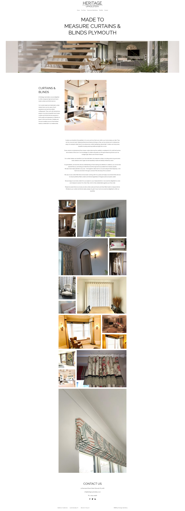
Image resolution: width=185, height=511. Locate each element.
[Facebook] (90, 499)
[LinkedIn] (95, 499)
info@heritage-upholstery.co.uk (92, 492)
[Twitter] (92, 499)
